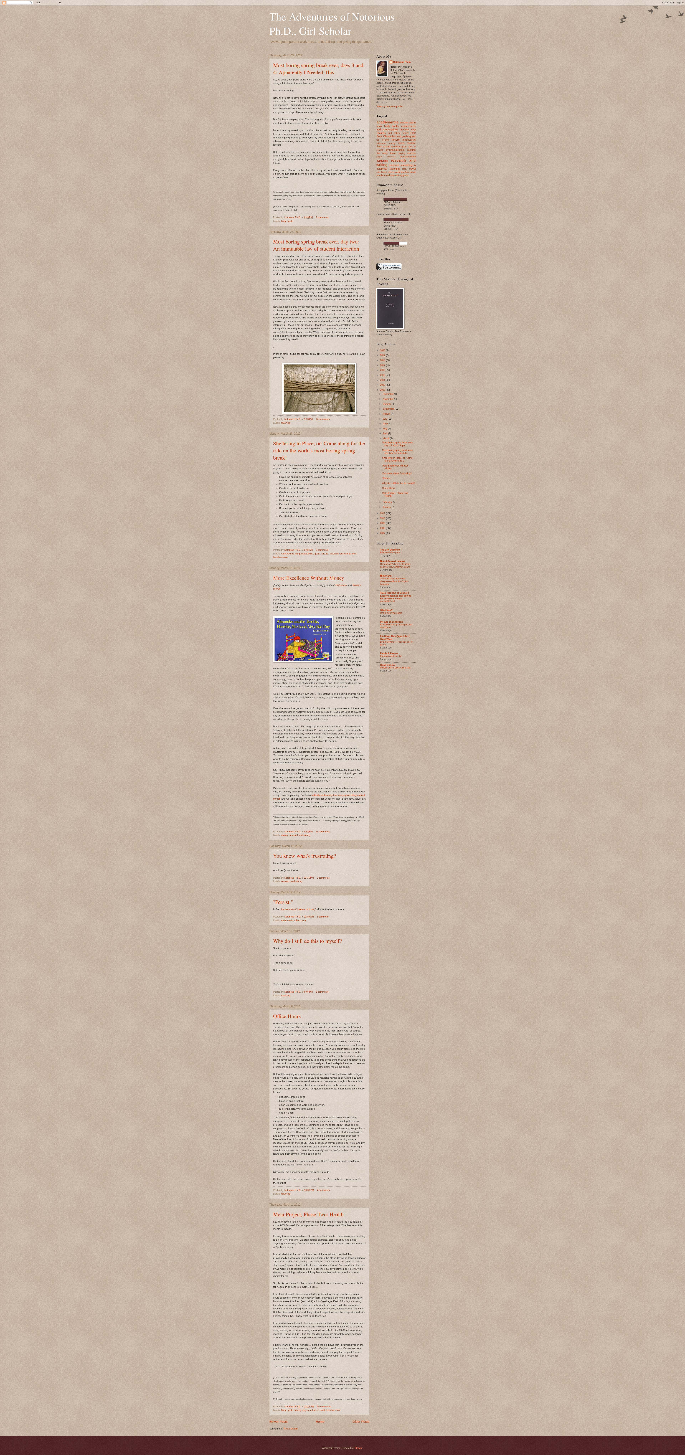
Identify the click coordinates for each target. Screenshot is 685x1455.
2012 (383, 390)
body (283, 221)
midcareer (381, 143)
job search (382, 140)
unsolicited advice (385, 172)
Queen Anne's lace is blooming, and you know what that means (395, 565)
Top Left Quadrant (390, 549)
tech (404, 169)
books (395, 126)
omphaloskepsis (395, 149)
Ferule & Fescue (389, 653)
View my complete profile (389, 106)
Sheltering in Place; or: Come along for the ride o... (397, 459)
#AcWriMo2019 (387, 601)
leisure (324, 553)
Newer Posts (278, 1421)
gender (405, 136)
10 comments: (325, 1406)
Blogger (358, 1448)
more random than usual (293, 920)
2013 (383, 385)
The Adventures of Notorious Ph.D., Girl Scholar (332, 23)
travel (412, 168)
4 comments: (324, 1190)
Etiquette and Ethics (388, 133)
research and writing (340, 553)
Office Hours (287, 1016)
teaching (285, 423)
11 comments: (323, 831)
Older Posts (360, 1421)
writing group (401, 175)
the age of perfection (391, 621)
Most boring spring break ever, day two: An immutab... (397, 451)
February (388, 502)
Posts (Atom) (291, 1428)
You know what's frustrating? (304, 855)
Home (320, 1421)
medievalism (409, 139)
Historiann (341, 585)
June (386, 423)
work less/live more (331, 1410)
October (387, 404)
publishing (382, 160)
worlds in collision (385, 175)
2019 (383, 355)
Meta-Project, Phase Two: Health (308, 1214)
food (399, 136)
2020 (383, 350)
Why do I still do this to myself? (307, 940)
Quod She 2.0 (387, 665)
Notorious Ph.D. (402, 62)
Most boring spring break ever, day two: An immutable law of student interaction (316, 245)
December (388, 394)
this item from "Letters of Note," (298, 909)
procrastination (408, 156)
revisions (394, 165)
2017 (383, 365)
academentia (387, 122)
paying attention (311, 1410)
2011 (383, 513)
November (388, 399)
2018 (383, 360)
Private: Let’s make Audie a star (395, 667)
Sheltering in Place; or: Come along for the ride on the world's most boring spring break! (319, 450)
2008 (383, 528)
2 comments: (324, 877)
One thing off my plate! (391, 613)
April (385, 433)
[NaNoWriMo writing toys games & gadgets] (396, 199)
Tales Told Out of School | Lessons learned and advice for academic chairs (395, 596)
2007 (383, 533)
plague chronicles (385, 157)
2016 (383, 370)
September (389, 408)
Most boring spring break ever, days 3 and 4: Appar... (397, 444)
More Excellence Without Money (308, 577)
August (387, 413)
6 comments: (323, 991)
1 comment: (323, 916)
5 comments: (323, 550)
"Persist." (283, 901)
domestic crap (408, 129)
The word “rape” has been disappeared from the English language (394, 581)
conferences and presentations (297, 553)
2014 (383, 380)
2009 (383, 523)
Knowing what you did (391, 656)
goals (290, 221)
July (385, 418)
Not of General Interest (392, 561)
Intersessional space (390, 552)
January (387, 507)
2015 (383, 375)
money (284, 835)
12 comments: (323, 419)
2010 (383, 518)
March (386, 438)
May (385, 428)
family (406, 133)
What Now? (386, 610)
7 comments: (323, 217)
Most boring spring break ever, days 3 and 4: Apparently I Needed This (318, 68)
